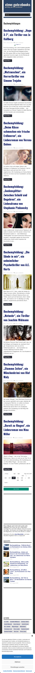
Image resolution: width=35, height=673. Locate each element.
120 (19, 473)
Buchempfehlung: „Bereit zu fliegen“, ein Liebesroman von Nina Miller (17, 427)
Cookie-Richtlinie (7, 671)
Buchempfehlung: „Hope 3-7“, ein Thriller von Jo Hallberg (17, 34)
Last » (6, 482)
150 (29, 478)
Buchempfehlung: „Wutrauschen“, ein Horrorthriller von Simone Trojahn (14, 74)
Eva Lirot (16, 631)
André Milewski (8, 624)
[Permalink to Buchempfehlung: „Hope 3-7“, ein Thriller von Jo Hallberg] (17, 44)
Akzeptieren (17, 657)
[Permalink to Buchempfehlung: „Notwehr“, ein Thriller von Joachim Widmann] (18, 340)
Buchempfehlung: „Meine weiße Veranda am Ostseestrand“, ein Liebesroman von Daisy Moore (19, 563)
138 (5, 478)
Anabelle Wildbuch (15, 621)
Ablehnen (17, 662)
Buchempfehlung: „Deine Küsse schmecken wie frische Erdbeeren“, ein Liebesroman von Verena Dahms (17, 133)
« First (6, 473)
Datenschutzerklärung (19, 671)
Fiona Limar (23, 631)
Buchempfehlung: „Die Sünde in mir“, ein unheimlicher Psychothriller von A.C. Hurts (17, 260)
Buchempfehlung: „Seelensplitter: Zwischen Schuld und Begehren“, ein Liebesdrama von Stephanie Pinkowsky (16, 197)
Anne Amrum (17, 624)
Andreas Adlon (25, 621)
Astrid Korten (25, 624)
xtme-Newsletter (19, 534)
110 (14, 473)
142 (22, 478)
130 (23, 475)
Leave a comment (19, 42)
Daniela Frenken (8, 631)
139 (10, 478)
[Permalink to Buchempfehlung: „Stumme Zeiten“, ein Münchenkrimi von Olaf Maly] (18, 397)
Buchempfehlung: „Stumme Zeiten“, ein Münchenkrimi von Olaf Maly (17, 370)
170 (22, 480)
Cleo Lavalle (17, 629)
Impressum (29, 671)
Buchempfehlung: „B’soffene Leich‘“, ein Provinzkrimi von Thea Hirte (20, 571)
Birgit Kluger (15, 626)
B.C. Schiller (7, 626)
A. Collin (6, 621)
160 (18, 480)
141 (18, 478)
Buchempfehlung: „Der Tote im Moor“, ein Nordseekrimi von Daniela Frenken (21, 579)
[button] (32, 636)
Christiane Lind (8, 629)
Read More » (7, 60)
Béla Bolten (23, 626)
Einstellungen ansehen (17, 667)
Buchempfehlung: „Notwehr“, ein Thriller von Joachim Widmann (17, 315)
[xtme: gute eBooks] (17, 7)
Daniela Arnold (25, 629)
